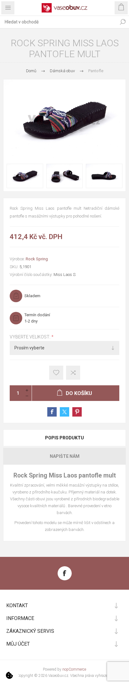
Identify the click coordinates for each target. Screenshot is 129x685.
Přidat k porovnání (73, 373)
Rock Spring (37, 259)
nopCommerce (74, 669)
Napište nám (65, 456)
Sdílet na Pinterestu (77, 412)
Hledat (122, 22)
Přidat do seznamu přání (56, 373)
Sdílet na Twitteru (64, 412)
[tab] (64, 437)
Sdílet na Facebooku (52, 412)
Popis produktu (64, 437)
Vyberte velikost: (30, 336)
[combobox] (58, 22)
